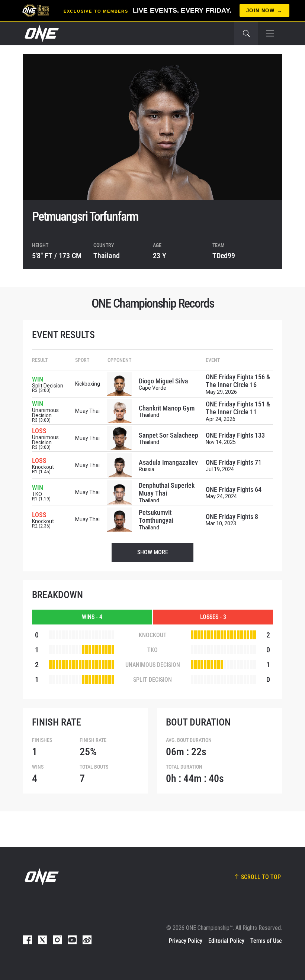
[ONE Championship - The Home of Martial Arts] (41, 33)
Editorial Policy (226, 940)
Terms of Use (266, 940)
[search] (246, 33)
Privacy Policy (185, 940)
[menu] (270, 33)
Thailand (106, 255)
